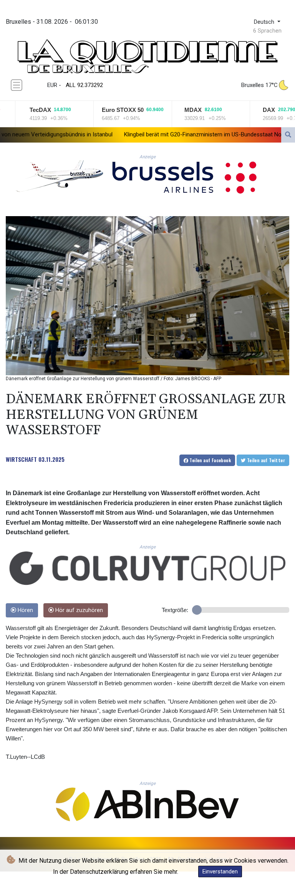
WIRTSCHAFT (21, 459)
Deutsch (265, 22)
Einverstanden (220, 871)
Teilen (209, 460)
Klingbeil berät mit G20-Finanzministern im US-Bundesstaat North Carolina (173, 134)
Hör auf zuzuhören (78, 610)
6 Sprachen (267, 30)
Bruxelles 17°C (259, 85)
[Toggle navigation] (16, 85)
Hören (24, 610)
